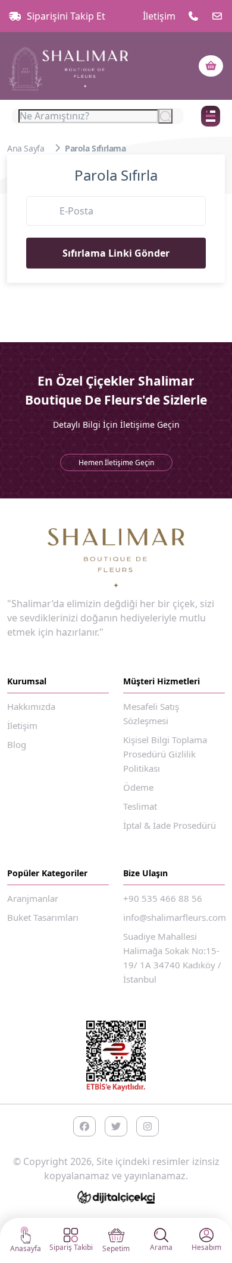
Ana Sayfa (25, 148)
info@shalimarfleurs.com (174, 917)
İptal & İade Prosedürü (169, 825)
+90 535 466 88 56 (162, 898)
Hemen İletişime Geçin (116, 462)
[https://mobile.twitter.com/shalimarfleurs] (116, 1126)
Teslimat (140, 806)
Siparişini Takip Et (66, 16)
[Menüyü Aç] (210, 116)
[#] (68, 66)
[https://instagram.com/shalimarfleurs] (147, 1126)
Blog (16, 744)
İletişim (159, 16)
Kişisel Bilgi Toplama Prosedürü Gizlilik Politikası (165, 754)
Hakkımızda (31, 706)
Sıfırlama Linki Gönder (116, 253)
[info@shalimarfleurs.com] (217, 16)
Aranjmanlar (32, 898)
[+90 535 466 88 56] (193, 16)
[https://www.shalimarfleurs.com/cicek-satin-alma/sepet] (211, 66)
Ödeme (138, 787)
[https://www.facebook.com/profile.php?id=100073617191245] (84, 1126)
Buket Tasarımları (43, 917)
